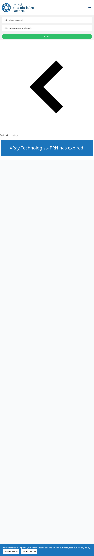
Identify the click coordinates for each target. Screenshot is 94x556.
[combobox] (47, 20)
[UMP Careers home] (19, 7)
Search (47, 36)
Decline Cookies (29, 551)
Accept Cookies (11, 551)
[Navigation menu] (89, 8)
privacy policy (83, 547)
